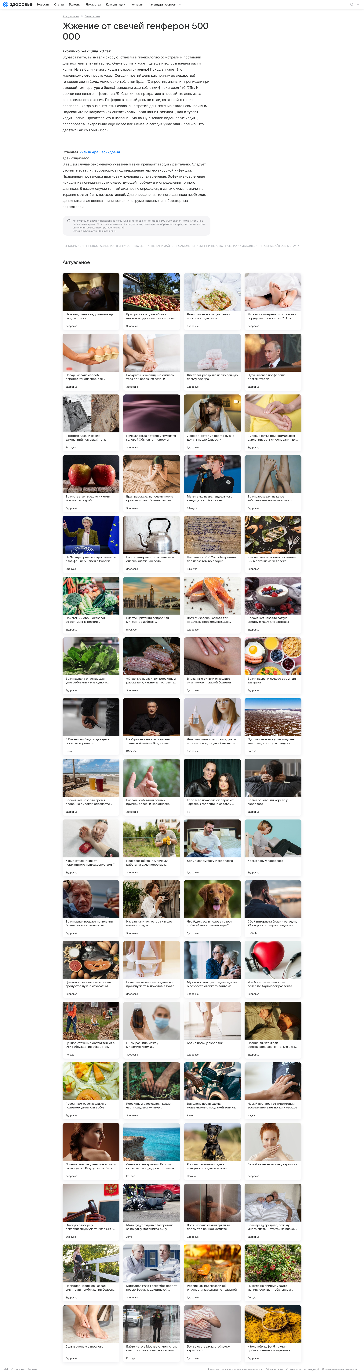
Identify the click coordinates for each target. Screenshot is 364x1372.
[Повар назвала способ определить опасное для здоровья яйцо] (91, 362)
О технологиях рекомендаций (302, 1369)
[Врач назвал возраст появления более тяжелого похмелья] (91, 908)
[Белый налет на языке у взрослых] (273, 1151)
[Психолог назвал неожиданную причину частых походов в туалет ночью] (151, 969)
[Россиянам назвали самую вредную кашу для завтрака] (273, 605)
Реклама (32, 1369)
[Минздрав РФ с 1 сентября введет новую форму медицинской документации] (151, 1272)
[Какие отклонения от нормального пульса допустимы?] (91, 847)
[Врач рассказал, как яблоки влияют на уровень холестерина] (151, 301)
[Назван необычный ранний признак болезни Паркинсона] (151, 787)
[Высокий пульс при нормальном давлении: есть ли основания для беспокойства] (273, 422)
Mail (6, 1369)
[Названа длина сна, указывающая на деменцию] (91, 301)
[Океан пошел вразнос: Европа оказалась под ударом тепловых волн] (151, 1151)
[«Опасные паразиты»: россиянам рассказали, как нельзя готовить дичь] (151, 665)
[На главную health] (20, 4)
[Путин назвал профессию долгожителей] (273, 362)
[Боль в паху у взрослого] (273, 847)
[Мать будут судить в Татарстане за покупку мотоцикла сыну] (151, 1212)
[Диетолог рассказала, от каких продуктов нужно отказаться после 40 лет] (91, 969)
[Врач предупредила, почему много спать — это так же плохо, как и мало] (273, 1212)
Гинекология (92, 16)
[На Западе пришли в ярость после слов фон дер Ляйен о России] (91, 544)
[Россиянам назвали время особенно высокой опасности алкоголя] (91, 787)
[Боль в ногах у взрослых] (212, 1030)
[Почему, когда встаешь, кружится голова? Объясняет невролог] (151, 422)
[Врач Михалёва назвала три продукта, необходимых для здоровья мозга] (212, 605)
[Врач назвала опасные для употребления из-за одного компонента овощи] (91, 665)
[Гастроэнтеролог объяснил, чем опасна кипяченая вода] (151, 544)
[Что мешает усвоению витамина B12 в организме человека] (273, 544)
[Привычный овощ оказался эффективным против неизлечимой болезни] (91, 605)
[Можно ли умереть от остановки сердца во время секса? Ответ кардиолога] (273, 301)
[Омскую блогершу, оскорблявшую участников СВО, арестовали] (91, 1212)
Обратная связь (274, 1369)
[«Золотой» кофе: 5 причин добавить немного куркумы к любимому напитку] (273, 1333)
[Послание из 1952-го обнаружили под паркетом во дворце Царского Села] (212, 544)
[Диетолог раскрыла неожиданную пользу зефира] (212, 362)
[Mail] (5, 4)
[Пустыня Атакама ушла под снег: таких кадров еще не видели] (273, 726)
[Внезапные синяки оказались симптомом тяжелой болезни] (212, 665)
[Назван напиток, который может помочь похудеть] (151, 908)
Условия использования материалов (242, 1369)
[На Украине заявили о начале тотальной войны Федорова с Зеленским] (151, 726)
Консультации (71, 16)
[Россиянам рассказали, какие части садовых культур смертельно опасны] (151, 1090)
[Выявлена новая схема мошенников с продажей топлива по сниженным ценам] (212, 1090)
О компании (17, 1369)
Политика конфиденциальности (339, 1369)
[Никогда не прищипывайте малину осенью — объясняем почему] (273, 1272)
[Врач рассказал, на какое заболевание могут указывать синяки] (273, 483)
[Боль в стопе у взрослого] (91, 1333)
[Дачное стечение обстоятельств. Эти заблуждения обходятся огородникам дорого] (91, 1030)
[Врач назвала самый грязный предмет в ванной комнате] (212, 1212)
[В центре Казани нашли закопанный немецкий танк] (91, 422)
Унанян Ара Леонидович (100, 152)
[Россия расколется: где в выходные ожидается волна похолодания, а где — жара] (212, 1151)
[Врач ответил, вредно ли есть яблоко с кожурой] (91, 483)
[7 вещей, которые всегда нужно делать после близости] (212, 422)
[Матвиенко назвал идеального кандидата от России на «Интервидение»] (212, 483)
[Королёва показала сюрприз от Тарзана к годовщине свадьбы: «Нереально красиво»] (212, 787)
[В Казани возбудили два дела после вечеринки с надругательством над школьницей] (91, 726)
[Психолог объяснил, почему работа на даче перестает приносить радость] (151, 847)
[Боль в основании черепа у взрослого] (273, 787)
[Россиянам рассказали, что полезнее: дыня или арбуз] (91, 1090)
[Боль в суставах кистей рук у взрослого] (212, 1333)
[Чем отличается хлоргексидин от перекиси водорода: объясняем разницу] (212, 726)
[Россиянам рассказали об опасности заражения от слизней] (212, 1272)
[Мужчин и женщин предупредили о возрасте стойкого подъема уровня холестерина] (212, 969)
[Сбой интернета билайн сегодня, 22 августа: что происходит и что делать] (273, 908)
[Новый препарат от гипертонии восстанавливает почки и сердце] (273, 1090)
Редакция (213, 1369)
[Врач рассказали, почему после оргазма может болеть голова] (151, 483)
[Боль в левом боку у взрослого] (212, 847)
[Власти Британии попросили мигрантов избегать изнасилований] (151, 605)
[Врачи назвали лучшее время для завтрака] (273, 665)
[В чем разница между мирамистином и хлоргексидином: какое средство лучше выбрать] (151, 1030)
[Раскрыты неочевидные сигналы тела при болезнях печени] (151, 362)
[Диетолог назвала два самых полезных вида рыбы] (212, 301)
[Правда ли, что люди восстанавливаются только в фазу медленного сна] (273, 1030)
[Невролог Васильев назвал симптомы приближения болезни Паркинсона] (91, 1272)
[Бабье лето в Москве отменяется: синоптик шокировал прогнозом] (151, 1333)
